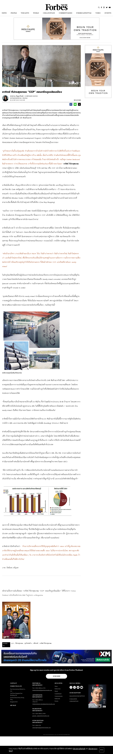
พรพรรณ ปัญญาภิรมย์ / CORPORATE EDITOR (24, 96)
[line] (75, 105)
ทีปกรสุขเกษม (19, 643)
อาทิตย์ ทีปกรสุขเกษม (45, 643)
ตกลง (101, 749)
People (25, 98)
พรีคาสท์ (36, 643)
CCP (12, 643)
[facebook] (70, 105)
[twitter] (79, 105)
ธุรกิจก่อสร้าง (28, 643)
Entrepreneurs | (16, 98)
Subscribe (56, 676)
